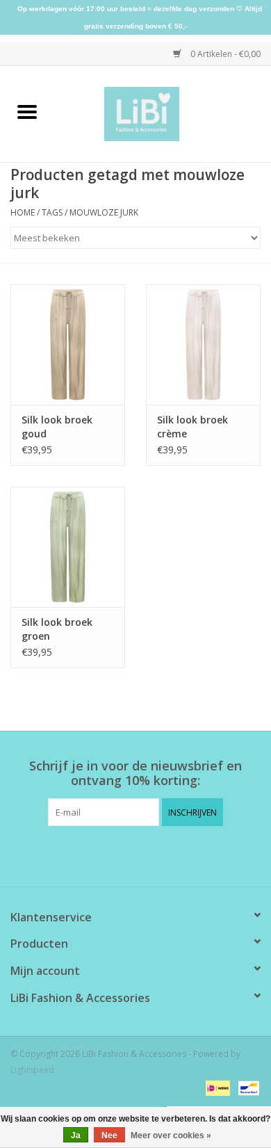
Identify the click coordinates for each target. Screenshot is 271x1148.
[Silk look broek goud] (67, 344)
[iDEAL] (216, 1087)
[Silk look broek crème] (203, 344)
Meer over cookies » (171, 1135)
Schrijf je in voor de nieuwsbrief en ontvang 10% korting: (135, 773)
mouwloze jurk (103, 212)
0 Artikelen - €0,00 (224, 54)
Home (22, 212)
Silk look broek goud (57, 426)
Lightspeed (32, 1070)
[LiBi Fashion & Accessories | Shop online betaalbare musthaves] (163, 113)
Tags (52, 212)
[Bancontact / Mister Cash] (246, 1087)
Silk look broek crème (192, 426)
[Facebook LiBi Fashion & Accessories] (123, 854)
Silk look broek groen (57, 628)
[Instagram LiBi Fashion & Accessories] (148, 854)
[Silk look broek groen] (67, 547)
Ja (76, 1135)
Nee (109, 1135)
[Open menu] (27, 111)
